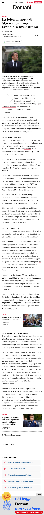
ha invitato (34, 214)
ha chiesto (24, 278)
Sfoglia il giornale (18, 2)
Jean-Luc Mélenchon (10, 175)
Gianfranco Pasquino (5, 323)
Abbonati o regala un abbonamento (20, 481)
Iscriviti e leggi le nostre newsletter (20, 462)
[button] (35, 35)
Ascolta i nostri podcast (16, 469)
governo (27, 149)
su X (20, 297)
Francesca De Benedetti (6, 427)
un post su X (34, 203)
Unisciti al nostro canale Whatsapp (20, 475)
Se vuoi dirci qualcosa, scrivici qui (20, 488)
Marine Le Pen (17, 264)
